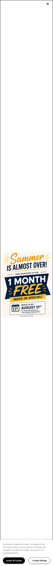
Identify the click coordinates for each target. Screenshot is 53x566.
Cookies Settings (39, 560)
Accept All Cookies (14, 560)
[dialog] (26, 283)
